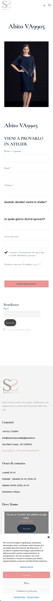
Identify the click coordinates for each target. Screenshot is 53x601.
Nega (26, 583)
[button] (48, 537)
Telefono (9, 185)
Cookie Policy (19, 597)
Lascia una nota (11, 236)
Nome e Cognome (13, 151)
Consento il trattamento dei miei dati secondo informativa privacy (26, 254)
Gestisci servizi (26, 567)
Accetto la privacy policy (19, 329)
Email (7, 168)
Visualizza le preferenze (26, 591)
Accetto (26, 528)
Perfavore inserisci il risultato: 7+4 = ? (22, 264)
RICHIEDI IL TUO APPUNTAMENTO (20, 450)
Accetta (26, 575)
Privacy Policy (33, 597)
